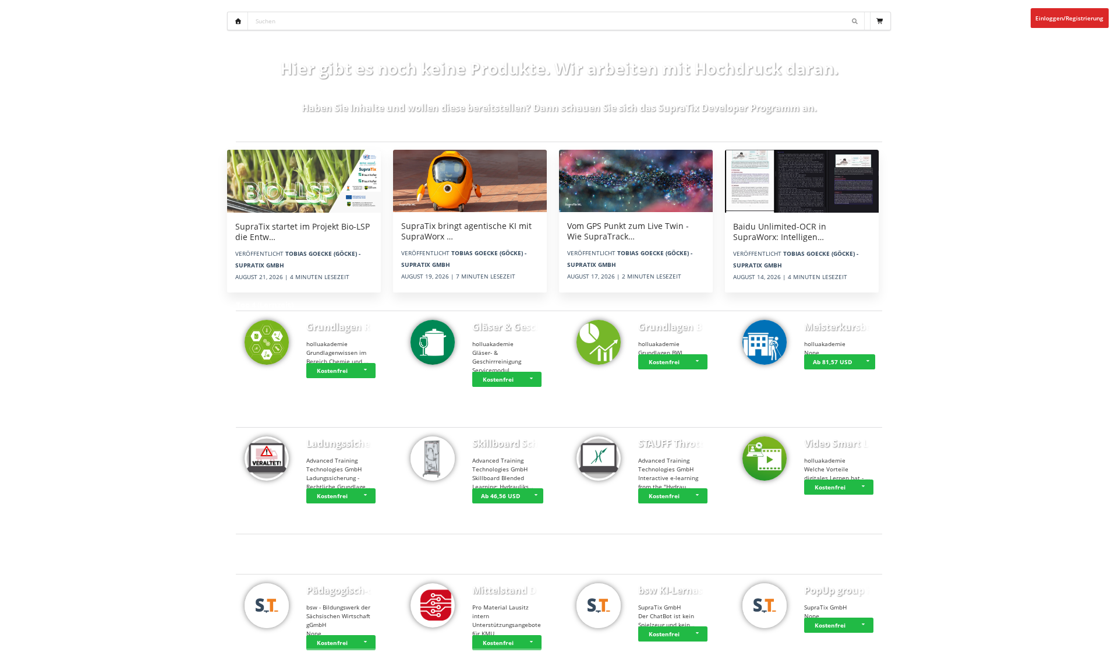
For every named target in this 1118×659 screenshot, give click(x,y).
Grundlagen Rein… (349, 326)
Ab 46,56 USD (500, 496)
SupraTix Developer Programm (728, 107)
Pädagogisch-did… (348, 590)
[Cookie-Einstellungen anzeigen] (33, 654)
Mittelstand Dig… (512, 590)
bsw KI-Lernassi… (678, 590)
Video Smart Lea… (845, 443)
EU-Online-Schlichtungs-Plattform (985, 654)
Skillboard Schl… (510, 443)
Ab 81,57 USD (832, 362)
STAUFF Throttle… (679, 443)
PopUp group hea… (848, 590)
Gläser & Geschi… (512, 326)
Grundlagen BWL (677, 326)
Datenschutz (1059, 654)
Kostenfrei (332, 370)
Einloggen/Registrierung (1069, 18)
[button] (367, 370)
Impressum (1100, 654)
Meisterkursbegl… (845, 326)
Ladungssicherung (349, 443)
